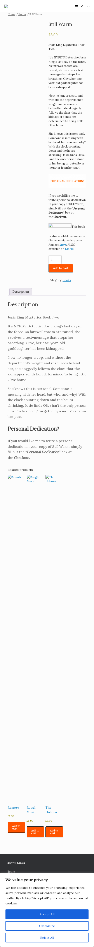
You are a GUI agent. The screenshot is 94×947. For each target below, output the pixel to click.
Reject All (47, 938)
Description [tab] (20, 292)
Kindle (69, 249)
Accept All (47, 914)
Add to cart (60, 268)
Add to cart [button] (16, 827)
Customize (47, 926)
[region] (47, 910)
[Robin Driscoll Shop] (6, 6)
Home (11, 14)
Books (22, 14)
